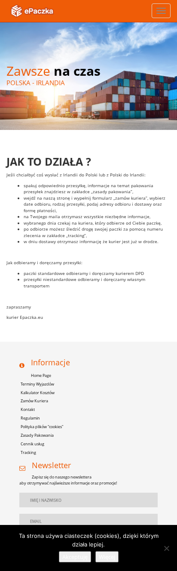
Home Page (41, 375)
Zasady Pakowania (37, 435)
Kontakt (28, 409)
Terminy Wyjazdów (37, 384)
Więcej (107, 557)
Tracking (28, 452)
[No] (166, 548)
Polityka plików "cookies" (42, 426)
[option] (88, 76)
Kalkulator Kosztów (38, 392)
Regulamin (30, 418)
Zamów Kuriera (34, 401)
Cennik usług (32, 444)
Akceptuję (75, 557)
